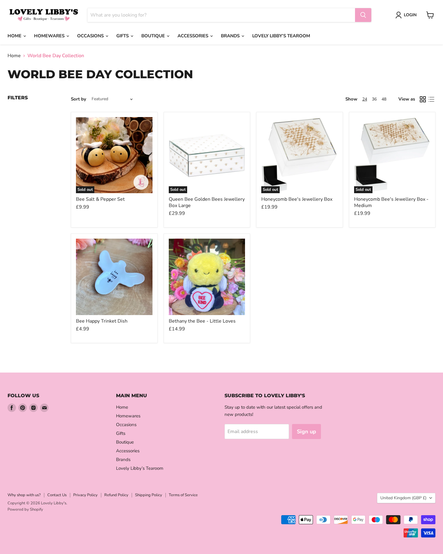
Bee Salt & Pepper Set (100, 199)
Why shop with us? (24, 495)
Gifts (123, 36)
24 (364, 99)
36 (374, 99)
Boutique (153, 36)
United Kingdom (403, 498)
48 (384, 99)
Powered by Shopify (25, 509)
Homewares (50, 36)
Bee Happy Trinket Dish (101, 321)
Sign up (306, 431)
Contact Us (57, 495)
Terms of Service (183, 495)
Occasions (91, 36)
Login (410, 15)
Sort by (78, 99)
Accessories (193, 36)
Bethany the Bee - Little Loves (202, 321)
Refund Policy (116, 495)
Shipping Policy (148, 495)
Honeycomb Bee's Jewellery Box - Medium (391, 202)
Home (15, 36)
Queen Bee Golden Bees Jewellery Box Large (207, 202)
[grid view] (423, 99)
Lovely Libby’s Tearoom (281, 36)
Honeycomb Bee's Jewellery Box (296, 199)
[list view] (431, 99)
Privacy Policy (85, 495)
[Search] (363, 15)
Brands (231, 36)
